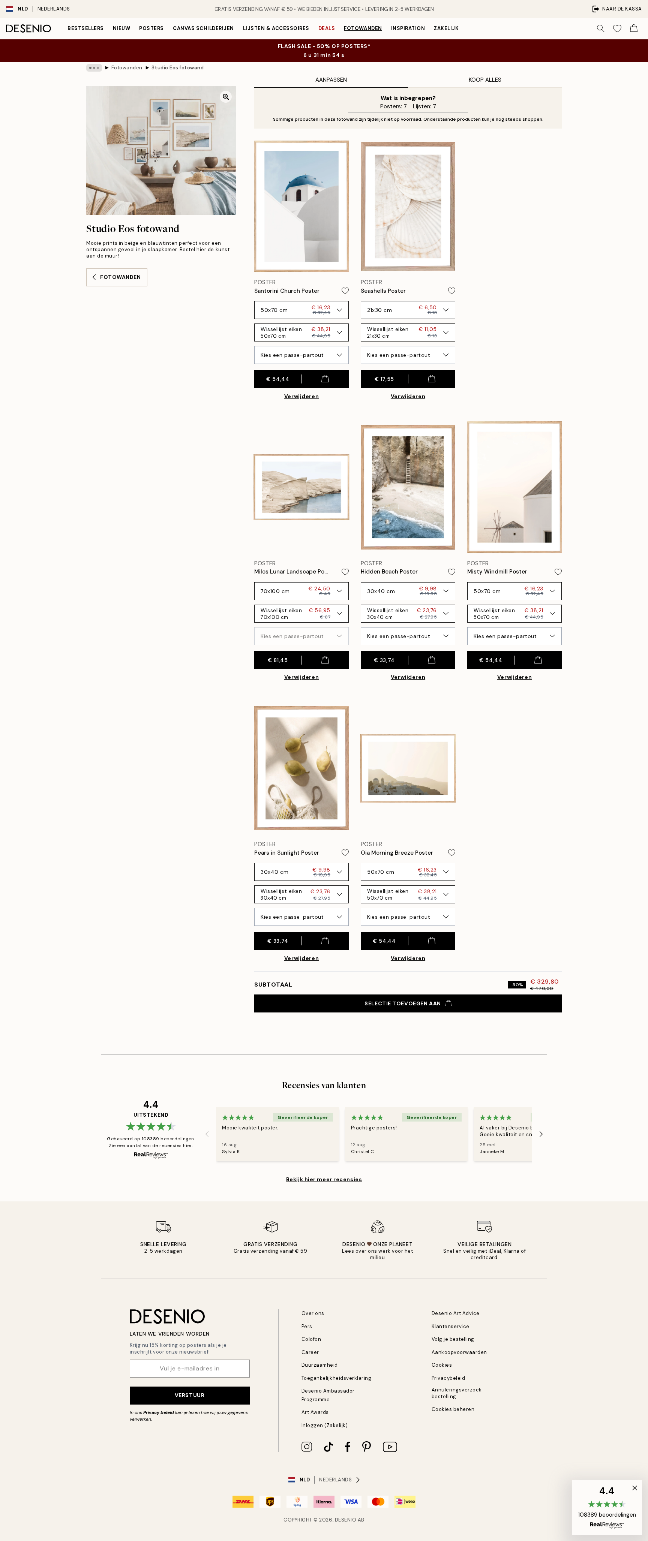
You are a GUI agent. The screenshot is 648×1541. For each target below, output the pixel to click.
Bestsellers (86, 28)
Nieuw (121, 28)
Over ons (313, 1313)
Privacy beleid (158, 1412)
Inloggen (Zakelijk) (325, 1425)
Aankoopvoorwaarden (459, 1352)
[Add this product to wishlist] (345, 291)
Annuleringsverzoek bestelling (457, 1393)
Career (310, 1352)
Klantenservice (451, 1326)
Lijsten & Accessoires (276, 28)
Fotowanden (363, 28)
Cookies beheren (453, 1409)
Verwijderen (301, 396)
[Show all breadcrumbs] (94, 68)
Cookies (442, 1365)
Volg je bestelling (453, 1339)
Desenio (346, 1520)
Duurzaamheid (320, 1365)
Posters (151, 28)
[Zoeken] (600, 28)
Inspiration (408, 28)
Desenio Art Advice (456, 1313)
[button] (607, 1507)
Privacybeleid (448, 1378)
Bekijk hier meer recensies (324, 1179)
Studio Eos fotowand (178, 67)
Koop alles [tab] (485, 80)
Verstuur (189, 1395)
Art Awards (315, 1412)
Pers (307, 1326)
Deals (326, 28)
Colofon (311, 1339)
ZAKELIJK (446, 28)
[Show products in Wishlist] (617, 28)
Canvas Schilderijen (203, 28)
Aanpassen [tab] (331, 80)
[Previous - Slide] (207, 1134)
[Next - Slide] (541, 1134)
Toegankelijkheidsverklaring (337, 1378)
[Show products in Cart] (634, 28)
